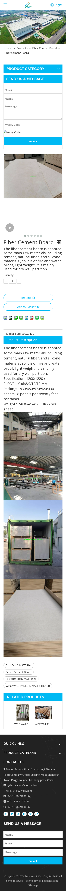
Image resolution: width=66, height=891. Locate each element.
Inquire (26, 298)
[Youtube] (18, 813)
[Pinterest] (30, 813)
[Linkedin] (12, 813)
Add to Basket (26, 307)
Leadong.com (50, 880)
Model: (10, 333)
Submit (33, 141)
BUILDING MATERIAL (19, 665)
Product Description (21, 340)
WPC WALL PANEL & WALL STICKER (28, 685)
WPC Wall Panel (22, 724)
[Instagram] (24, 813)
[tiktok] (36, 813)
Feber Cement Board (18, 672)
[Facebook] (6, 813)
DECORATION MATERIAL (21, 679)
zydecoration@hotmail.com (23, 785)
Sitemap (33, 885)
